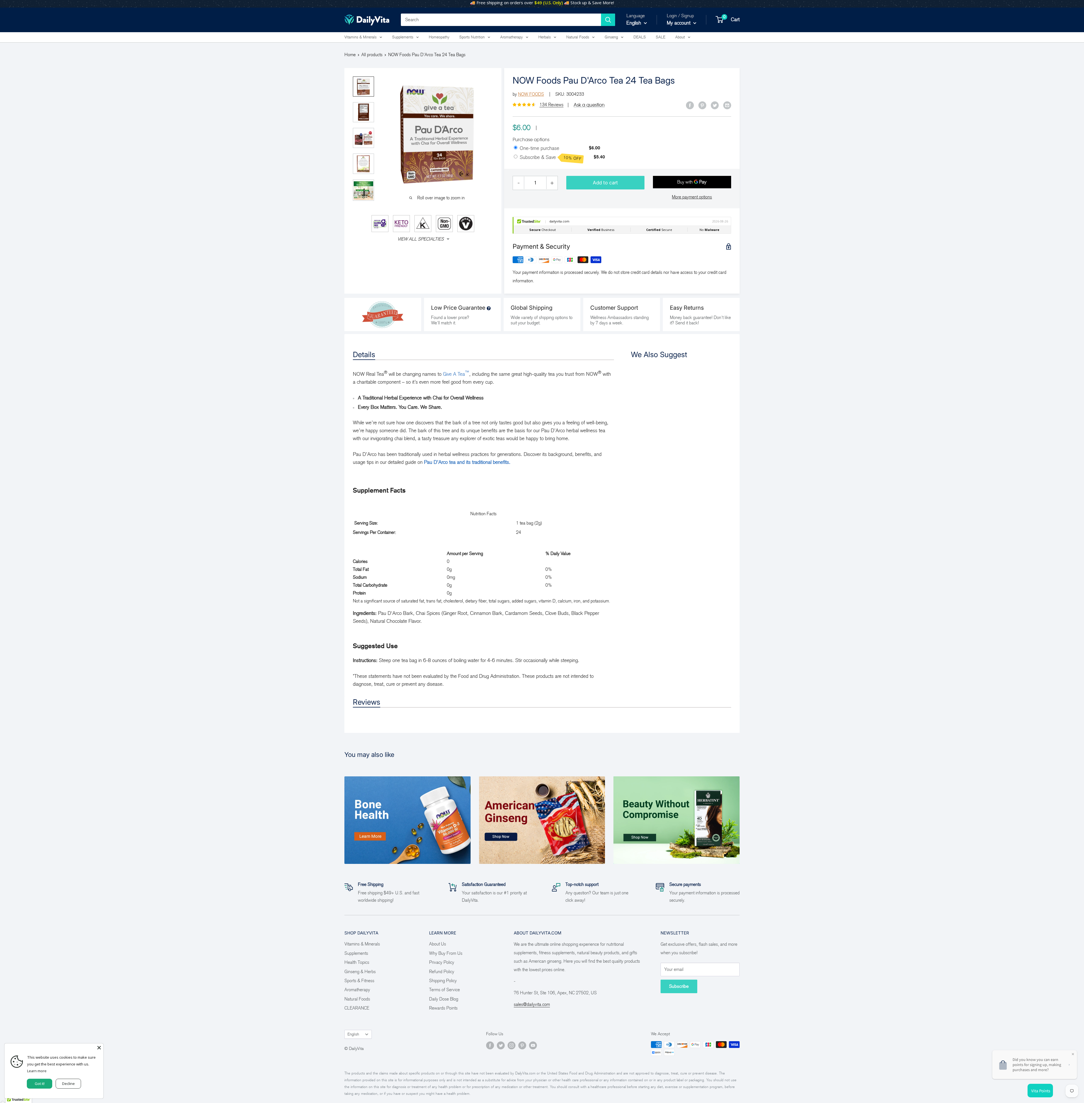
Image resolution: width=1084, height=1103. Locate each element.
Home (350, 54)
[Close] (99, 1047)
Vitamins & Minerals (360, 37)
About (680, 37)
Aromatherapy (511, 37)
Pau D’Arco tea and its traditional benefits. (467, 462)
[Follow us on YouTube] (533, 1045)
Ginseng (611, 37)
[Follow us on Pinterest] (522, 1045)
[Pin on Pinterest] (702, 105)
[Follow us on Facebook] (490, 1045)
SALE (660, 37)
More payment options (692, 197)
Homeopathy (439, 37)
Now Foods (531, 94)
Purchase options (531, 139)
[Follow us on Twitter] (501, 1045)
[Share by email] (727, 105)
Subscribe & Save (551, 157)
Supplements (402, 37)
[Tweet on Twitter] (715, 105)
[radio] (515, 148)
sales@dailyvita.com (532, 1004)
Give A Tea (456, 374)
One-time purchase (539, 148)
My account (679, 23)
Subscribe (679, 986)
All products (372, 54)
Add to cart (605, 182)
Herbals (544, 37)
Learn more (37, 1070)
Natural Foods (577, 37)
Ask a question (589, 105)
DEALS (639, 37)
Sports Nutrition (472, 37)
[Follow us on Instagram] (511, 1045)
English (353, 1034)
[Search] (608, 20)
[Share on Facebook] (690, 105)
